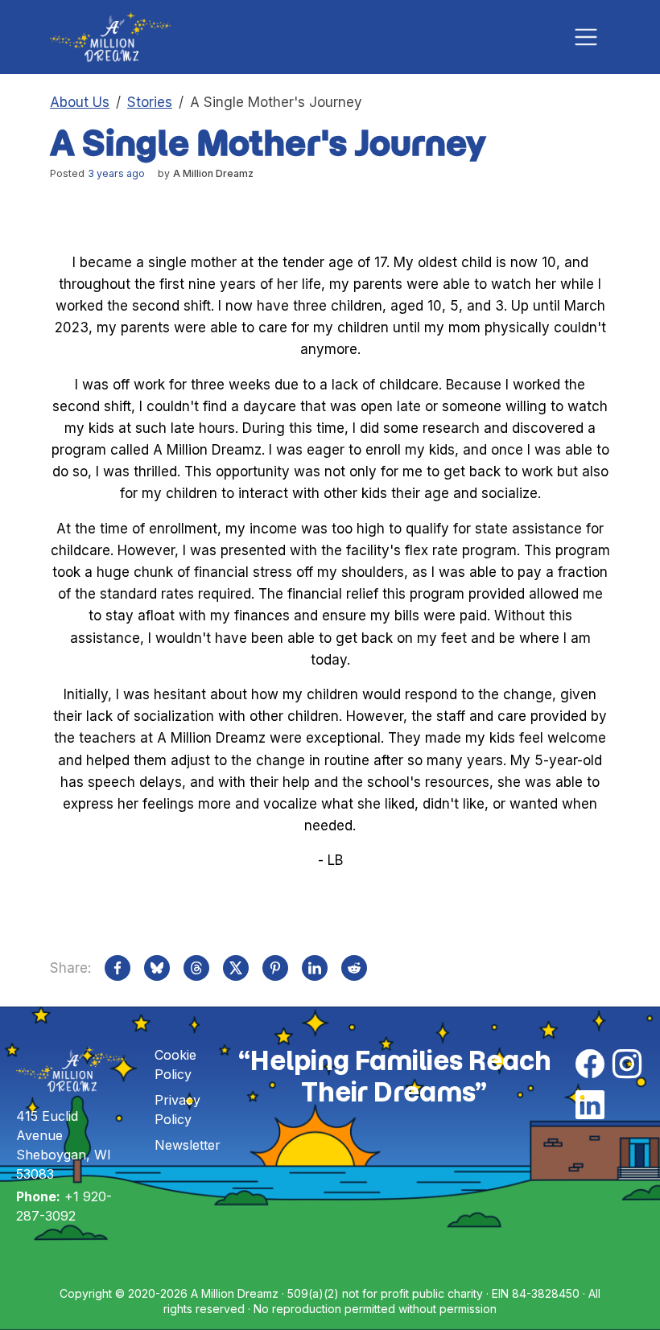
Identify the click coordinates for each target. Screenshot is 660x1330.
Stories (149, 102)
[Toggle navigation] (586, 37)
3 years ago (116, 173)
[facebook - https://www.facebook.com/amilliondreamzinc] (589, 1064)
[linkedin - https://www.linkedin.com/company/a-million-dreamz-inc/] (589, 1105)
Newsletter (188, 1145)
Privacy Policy (177, 1109)
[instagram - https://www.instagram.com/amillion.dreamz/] (627, 1064)
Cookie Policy (175, 1064)
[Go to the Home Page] (110, 37)
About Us (79, 102)
